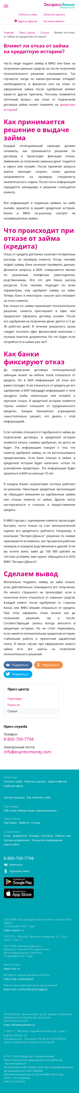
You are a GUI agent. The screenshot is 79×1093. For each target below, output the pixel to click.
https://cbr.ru (12, 968)
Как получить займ (39, 797)
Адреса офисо (27, 21)
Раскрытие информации (47, 840)
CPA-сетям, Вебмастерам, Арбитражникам (30, 810)
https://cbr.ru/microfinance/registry (26, 989)
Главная (9, 32)
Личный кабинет (54, 21)
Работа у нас (63, 835)
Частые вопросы (14, 797)
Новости (14, 705)
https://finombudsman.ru (19, 1025)
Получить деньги (54, 14)
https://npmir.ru (14, 930)
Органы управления (17, 840)
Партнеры (15, 699)
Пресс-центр (27, 32)
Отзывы (34, 835)
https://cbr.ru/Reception (18, 979)
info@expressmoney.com (27, 751)
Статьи (44, 32)
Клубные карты (13, 786)
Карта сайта (11, 844)
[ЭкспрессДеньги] (59, 6)
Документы (20, 835)
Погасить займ (28, 14)
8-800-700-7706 (19, 739)
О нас (7, 835)
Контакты (47, 835)
